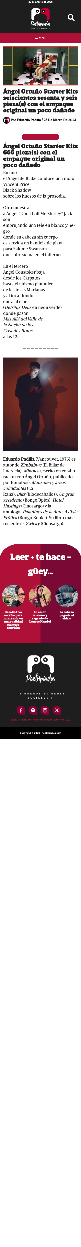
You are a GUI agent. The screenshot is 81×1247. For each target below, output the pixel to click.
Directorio (17, 719)
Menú (42, 37)
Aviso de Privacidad (58, 719)
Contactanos (35, 719)
